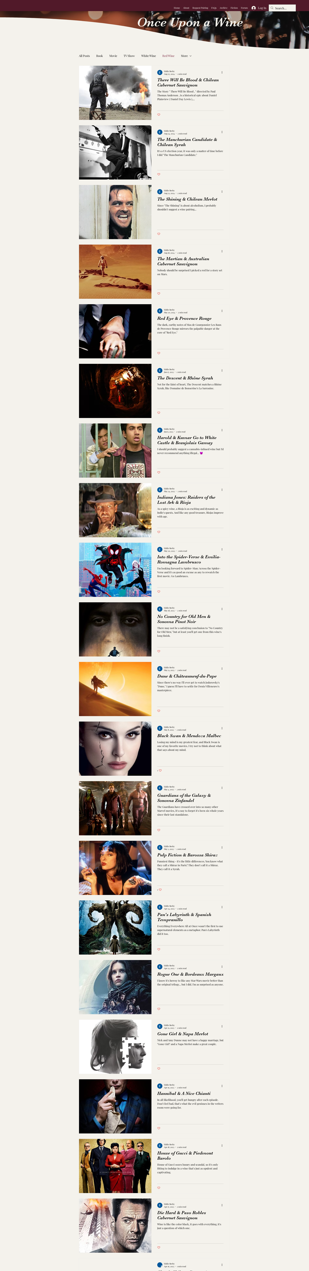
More (184, 56)
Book (99, 56)
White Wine (148, 56)
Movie (113, 56)
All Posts (84, 56)
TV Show (129, 56)
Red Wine (168, 56)
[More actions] (223, 72)
